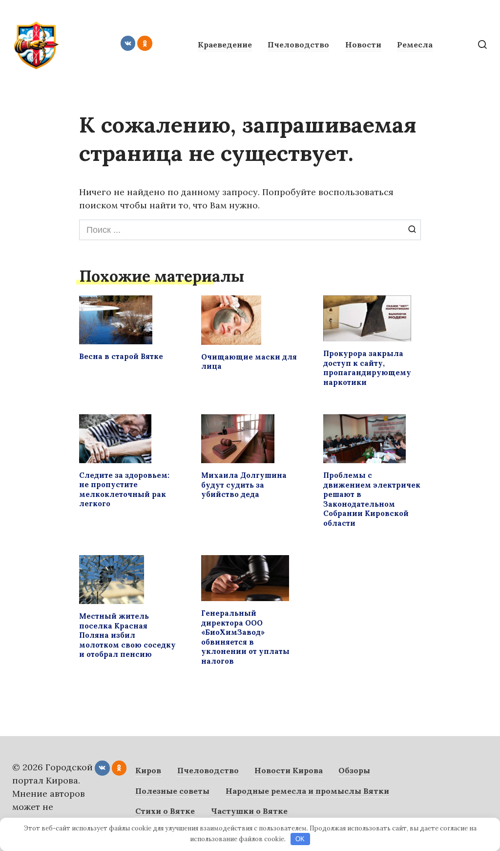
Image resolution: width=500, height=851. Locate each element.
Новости (363, 44)
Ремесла (415, 44)
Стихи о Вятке (165, 811)
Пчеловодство (298, 44)
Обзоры (354, 770)
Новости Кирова (288, 770)
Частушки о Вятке (249, 811)
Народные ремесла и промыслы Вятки (307, 791)
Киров (148, 770)
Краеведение (225, 44)
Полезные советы (172, 791)
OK (300, 839)
